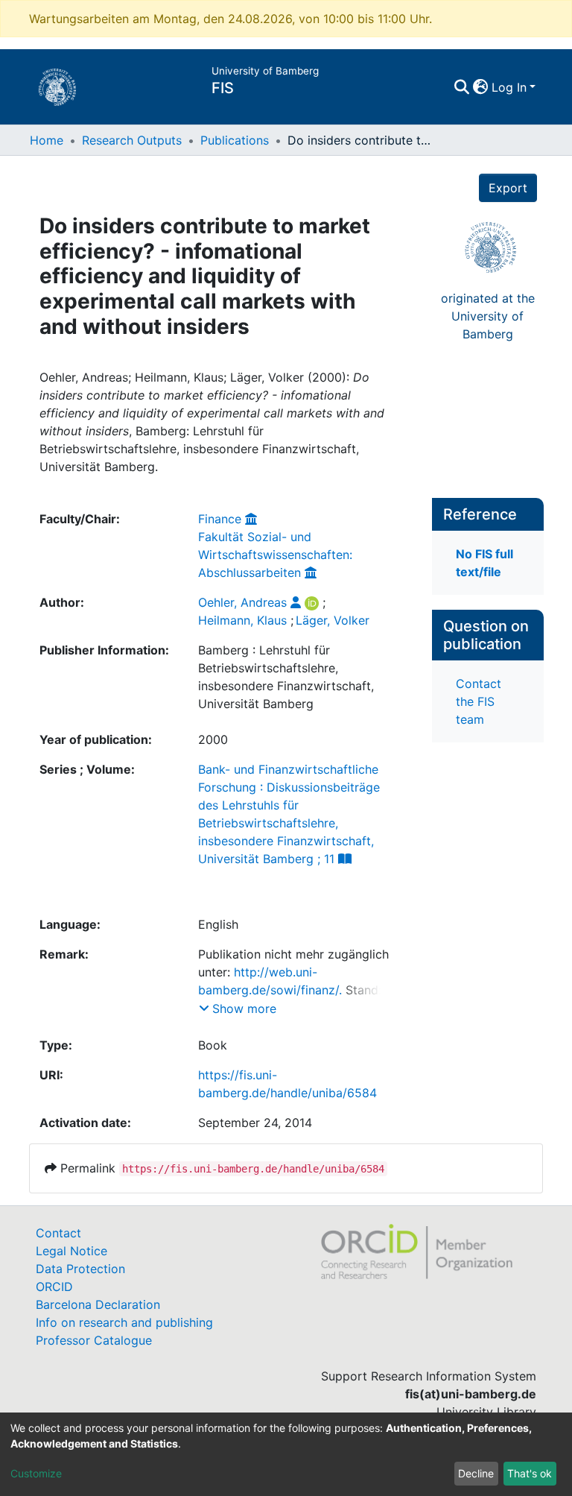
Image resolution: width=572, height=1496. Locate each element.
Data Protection (80, 1268)
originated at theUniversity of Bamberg (488, 316)
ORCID (54, 1286)
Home (46, 140)
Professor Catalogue (94, 1340)
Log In (509, 87)
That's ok (529, 1473)
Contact (58, 1232)
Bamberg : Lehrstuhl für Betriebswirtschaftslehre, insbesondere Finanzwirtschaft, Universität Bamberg (286, 677)
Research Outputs (132, 140)
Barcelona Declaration (98, 1304)
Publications (234, 140)
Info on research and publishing (124, 1322)
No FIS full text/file (484, 562)
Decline (476, 1473)
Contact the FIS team (478, 701)
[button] (480, 87)
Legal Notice (71, 1250)
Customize (36, 1473)
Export (508, 187)
